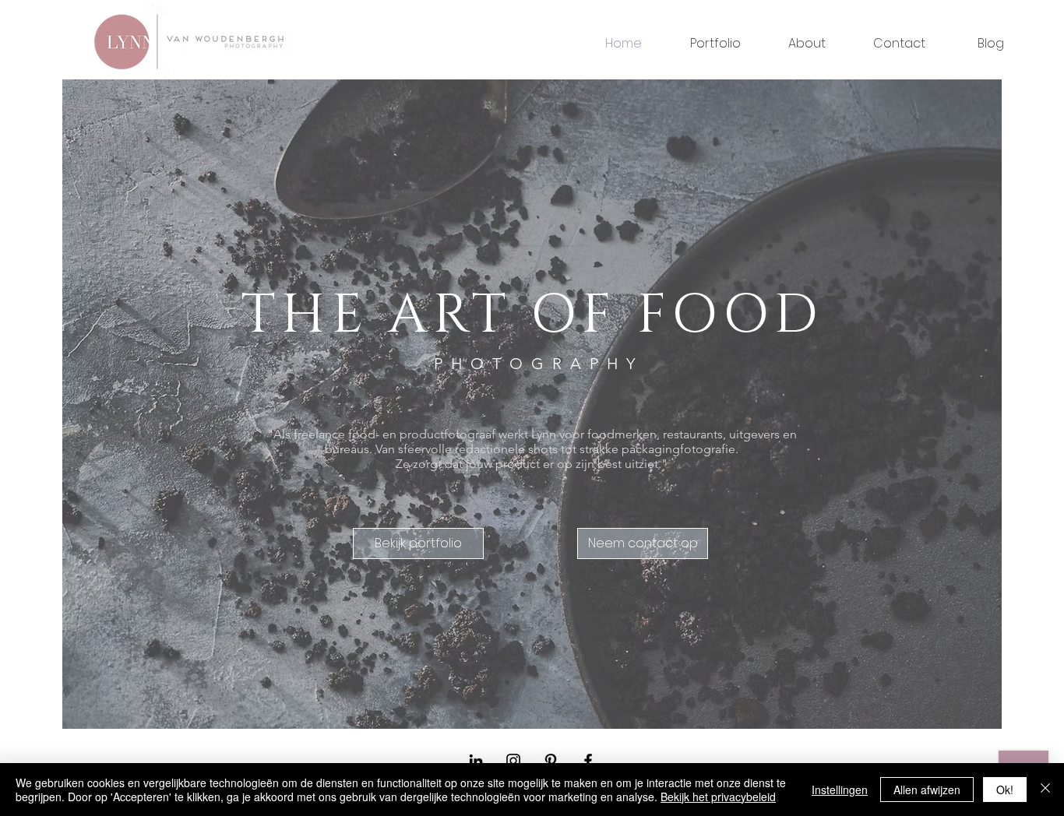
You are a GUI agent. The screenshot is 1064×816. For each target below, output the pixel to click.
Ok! (1004, 789)
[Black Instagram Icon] (513, 760)
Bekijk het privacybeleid (718, 796)
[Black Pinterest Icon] (550, 760)
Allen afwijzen (926, 789)
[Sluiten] (1045, 790)
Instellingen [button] (840, 789)
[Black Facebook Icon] (588, 760)
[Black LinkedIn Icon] (476, 760)
